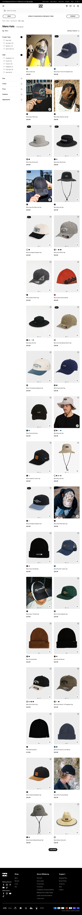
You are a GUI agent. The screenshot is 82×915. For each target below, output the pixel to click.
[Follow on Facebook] (3, 885)
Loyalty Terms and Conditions (44, 895)
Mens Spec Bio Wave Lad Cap (33, 207)
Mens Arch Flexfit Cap (59, 252)
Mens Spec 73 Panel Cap (32, 614)
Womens (17, 881)
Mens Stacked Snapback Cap (33, 795)
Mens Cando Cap (30, 72)
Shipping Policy (63, 878)
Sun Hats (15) (9, 43)
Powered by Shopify (75, 910)
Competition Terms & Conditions (45, 890)
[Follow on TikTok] (7, 887)
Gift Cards (39, 878)
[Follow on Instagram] (7, 885)
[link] (12, 40)
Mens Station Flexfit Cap (32, 298)
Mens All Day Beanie (31, 750)
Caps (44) (8, 40)
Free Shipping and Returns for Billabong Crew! (17, 1)
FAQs (60, 887)
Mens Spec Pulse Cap (31, 117)
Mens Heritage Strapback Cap (34, 252)
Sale (16, 887)
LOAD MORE (53, 849)
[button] (3, 6)
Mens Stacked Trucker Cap (33, 478)
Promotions (40, 887)
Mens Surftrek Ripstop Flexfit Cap (62, 343)
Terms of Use (40, 898)
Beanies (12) (9, 46)
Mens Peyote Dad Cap (59, 388)
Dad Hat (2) (9, 72)
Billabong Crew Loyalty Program (45, 892)
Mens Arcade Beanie (31, 659)
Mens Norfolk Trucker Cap (60, 569)
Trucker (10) (9, 64)
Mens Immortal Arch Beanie (61, 298)
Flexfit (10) (9, 61)
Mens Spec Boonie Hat (32, 162)
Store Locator (40, 881)
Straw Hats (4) (10, 49)
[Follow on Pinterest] (10, 885)
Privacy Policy (40, 884)
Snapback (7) (9, 67)
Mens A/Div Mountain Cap (60, 524)
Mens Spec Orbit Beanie (32, 569)
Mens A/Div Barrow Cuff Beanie (62, 750)
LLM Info (61, 890)
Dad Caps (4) (9, 70)
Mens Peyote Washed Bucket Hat (34, 840)
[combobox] (43, 10)
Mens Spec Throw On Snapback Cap (63, 72)
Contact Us (62, 884)
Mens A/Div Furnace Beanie (61, 795)
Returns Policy (62, 881)
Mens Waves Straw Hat (60, 840)
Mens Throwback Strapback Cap (34, 388)
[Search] (4, 10)
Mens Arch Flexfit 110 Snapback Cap (63, 704)
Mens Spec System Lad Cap (61, 117)
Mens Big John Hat (59, 207)
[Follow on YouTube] (3, 887)
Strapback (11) (10, 58)
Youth (16, 884)
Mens (16, 878)
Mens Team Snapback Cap (61, 614)
